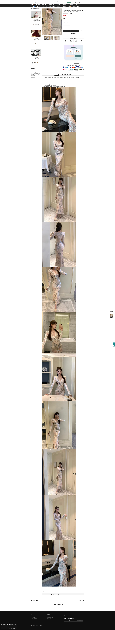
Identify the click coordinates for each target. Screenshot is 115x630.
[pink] (33, 24)
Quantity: (64, 24)
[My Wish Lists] (77, 2)
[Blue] (35, 24)
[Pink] (34, 62)
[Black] (36, 24)
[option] (52, 21)
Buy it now (73, 33)
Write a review (81, 600)
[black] (32, 62)
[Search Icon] (75, 2)
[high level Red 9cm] (37, 62)
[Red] (36, 62)
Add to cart (36, 46)
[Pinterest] (64, 615)
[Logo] (59, 2)
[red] (38, 24)
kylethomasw (36, 19)
